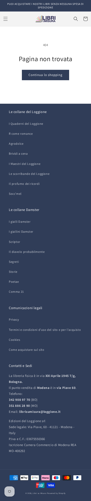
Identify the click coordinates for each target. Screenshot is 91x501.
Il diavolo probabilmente (27, 252)
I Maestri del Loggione (24, 164)
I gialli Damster (20, 222)
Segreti (14, 262)
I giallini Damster (21, 232)
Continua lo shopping (45, 75)
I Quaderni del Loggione (26, 124)
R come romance (21, 134)
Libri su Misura (39, 493)
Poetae (14, 282)
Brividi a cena (18, 154)
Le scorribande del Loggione (29, 174)
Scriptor (14, 242)
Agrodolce (16, 144)
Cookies (14, 340)
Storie (13, 272)
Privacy (14, 320)
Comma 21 (16, 292)
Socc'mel (15, 194)
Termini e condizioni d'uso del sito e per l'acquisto (45, 330)
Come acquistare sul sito (26, 350)
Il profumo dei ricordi (24, 184)
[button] (5, 19)
